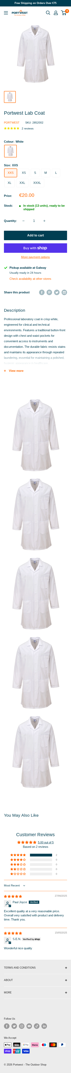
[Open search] (48, 13)
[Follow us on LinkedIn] (44, 1026)
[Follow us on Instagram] (21, 1026)
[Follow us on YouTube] (29, 1026)
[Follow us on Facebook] (6, 1026)
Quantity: (10, 220)
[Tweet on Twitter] (57, 292)
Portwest (12, 122)
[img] (13, 896)
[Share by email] (64, 292)
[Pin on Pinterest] (49, 292)
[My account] (56, 13)
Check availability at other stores (30, 278)
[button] (18, 855)
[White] (10, 151)
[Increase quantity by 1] (44, 221)
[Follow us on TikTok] (36, 1026)
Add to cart (35, 235)
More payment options (35, 257)
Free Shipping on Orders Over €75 (35, 3)
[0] (63, 12)
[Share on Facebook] (42, 292)
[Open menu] (6, 12)
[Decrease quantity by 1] (23, 221)
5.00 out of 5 (46, 842)
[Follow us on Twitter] (14, 1026)
